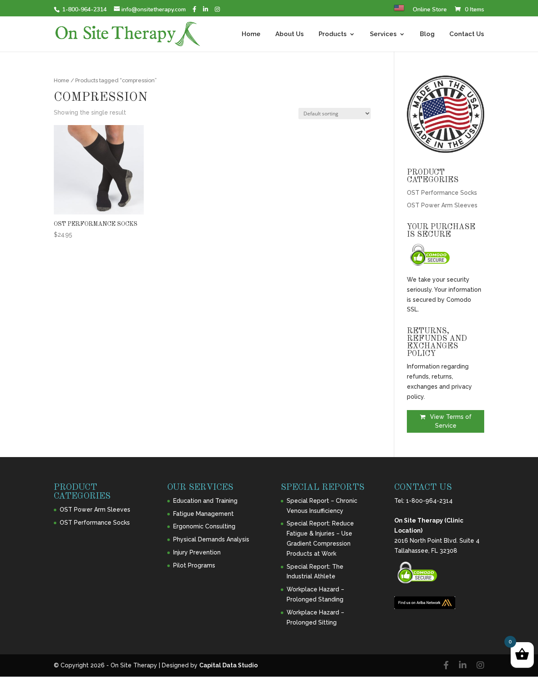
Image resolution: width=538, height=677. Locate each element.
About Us (289, 34)
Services (383, 34)
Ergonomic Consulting (204, 526)
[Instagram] (217, 9)
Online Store (430, 10)
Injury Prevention (197, 552)
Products (333, 34)
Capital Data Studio (228, 665)
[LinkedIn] (205, 9)
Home (251, 34)
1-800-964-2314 (429, 500)
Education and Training (205, 500)
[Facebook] (194, 9)
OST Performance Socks (442, 192)
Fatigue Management (203, 513)
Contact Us (466, 34)
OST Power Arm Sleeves (442, 205)
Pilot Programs (194, 565)
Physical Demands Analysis (211, 539)
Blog (427, 34)
